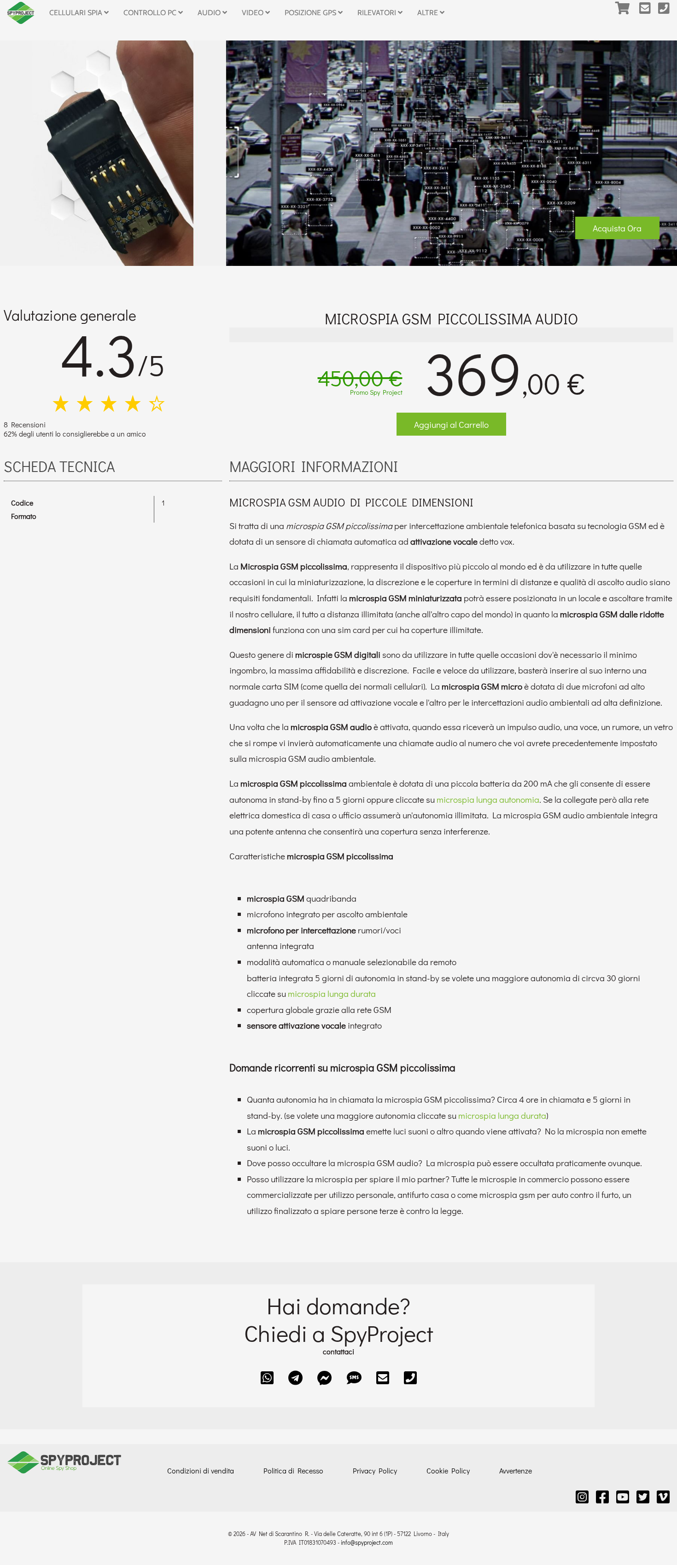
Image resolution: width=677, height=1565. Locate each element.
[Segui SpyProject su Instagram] (582, 1496)
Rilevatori (377, 12)
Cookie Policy (448, 1470)
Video (253, 12)
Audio (210, 12)
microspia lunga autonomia (488, 799)
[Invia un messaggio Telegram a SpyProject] (295, 1377)
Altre (428, 12)
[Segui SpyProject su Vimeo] (663, 1496)
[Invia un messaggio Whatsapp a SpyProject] (267, 1377)
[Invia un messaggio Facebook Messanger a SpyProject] (324, 1377)
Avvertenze (515, 1470)
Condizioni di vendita (200, 1470)
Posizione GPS (311, 12)
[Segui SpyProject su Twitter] (642, 1496)
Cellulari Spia (76, 12)
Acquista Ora (617, 228)
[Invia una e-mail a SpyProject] (648, 13)
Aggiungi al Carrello (451, 424)
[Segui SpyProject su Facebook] (602, 1496)
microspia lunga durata (332, 993)
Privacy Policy (375, 1470)
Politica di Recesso (293, 1470)
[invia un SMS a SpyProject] (354, 1377)
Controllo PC (150, 12)
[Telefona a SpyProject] (667, 13)
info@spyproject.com (367, 1542)
